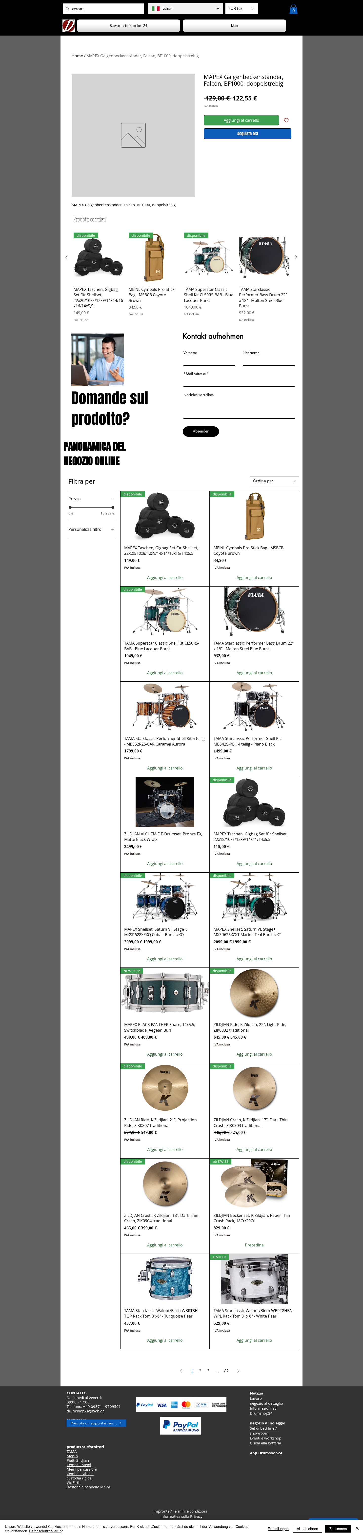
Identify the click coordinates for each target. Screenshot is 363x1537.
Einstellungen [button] (278, 1528)
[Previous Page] (181, 1371)
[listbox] (241, 8)
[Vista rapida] (264, 258)
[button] (241, 8)
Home (77, 56)
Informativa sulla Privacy (181, 1516)
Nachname (251, 353)
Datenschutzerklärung (46, 1530)
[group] (181, 277)
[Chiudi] (357, 1528)
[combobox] (274, 481)
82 (226, 1371)
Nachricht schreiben (198, 394)
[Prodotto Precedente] (66, 257)
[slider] (70, 507)
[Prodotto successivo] (296, 257)
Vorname (190, 353)
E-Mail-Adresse (194, 373)
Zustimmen (338, 1528)
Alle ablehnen (307, 1528)
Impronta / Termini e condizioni (181, 1511)
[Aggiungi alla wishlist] (286, 120)
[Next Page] (239, 1371)
